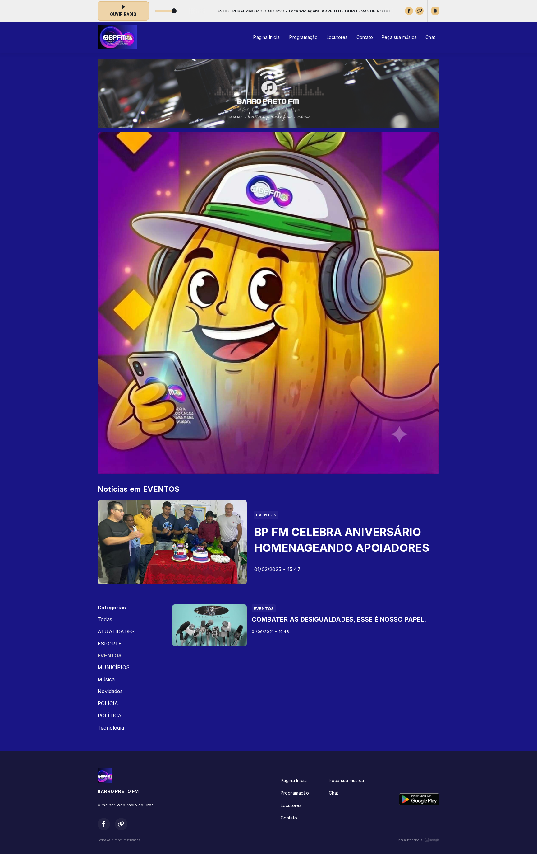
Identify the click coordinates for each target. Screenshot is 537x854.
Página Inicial (267, 37)
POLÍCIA (108, 703)
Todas (105, 619)
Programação (303, 37)
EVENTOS (110, 656)
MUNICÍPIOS (114, 667)
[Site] (419, 11)
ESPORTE (110, 644)
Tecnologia (111, 728)
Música (106, 680)
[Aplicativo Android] (435, 11)
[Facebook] (409, 11)
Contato (364, 37)
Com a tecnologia (409, 840)
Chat (430, 37)
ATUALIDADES (116, 632)
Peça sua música (399, 37)
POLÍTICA (110, 716)
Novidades (110, 691)
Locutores (337, 37)
